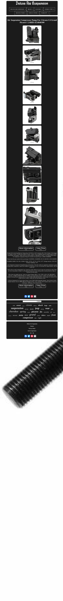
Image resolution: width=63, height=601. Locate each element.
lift (51, 312)
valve (50, 305)
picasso (35, 311)
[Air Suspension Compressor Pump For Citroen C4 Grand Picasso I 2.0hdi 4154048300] (32, 35)
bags (45, 305)
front (54, 315)
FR (33, 333)
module (23, 305)
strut (26, 315)
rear (47, 308)
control (28, 312)
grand (32, 314)
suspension (17, 308)
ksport (48, 315)
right (39, 318)
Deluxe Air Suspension (32, 323)
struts (54, 312)
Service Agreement (32, 330)
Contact (32, 326)
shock (40, 305)
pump (21, 315)
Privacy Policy (32, 328)
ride (14, 305)
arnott (19, 305)
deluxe (43, 315)
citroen (29, 305)
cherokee (13, 311)
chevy (35, 305)
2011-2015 (15, 315)
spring (23, 311)
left (35, 318)
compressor (28, 317)
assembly (46, 312)
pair (52, 309)
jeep (37, 308)
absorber (32, 309)
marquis (9, 315)
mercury (26, 309)
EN (31, 333)
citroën (38, 315)
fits (41, 312)
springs (42, 309)
